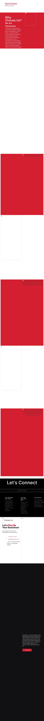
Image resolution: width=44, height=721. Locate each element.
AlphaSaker (11, 3)
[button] (37, 4)
